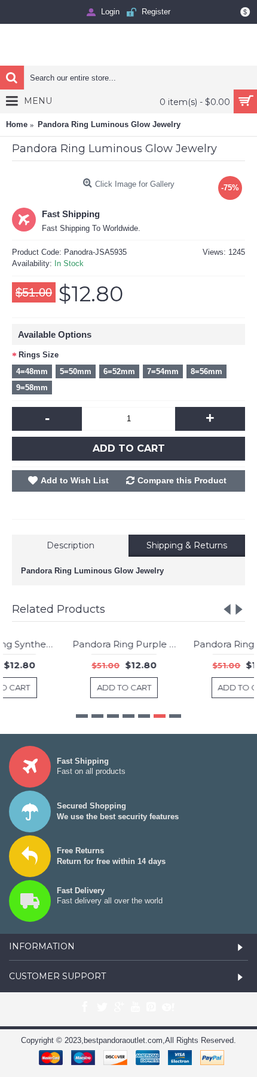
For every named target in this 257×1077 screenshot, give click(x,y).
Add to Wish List (75, 480)
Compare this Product (182, 480)
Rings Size (39, 354)
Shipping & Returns (186, 545)
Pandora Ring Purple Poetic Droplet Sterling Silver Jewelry (70, 644)
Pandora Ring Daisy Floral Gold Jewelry (191, 644)
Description (70, 545)
